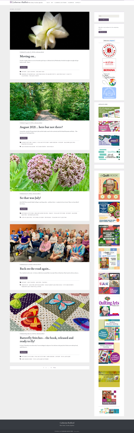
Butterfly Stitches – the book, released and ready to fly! (49, 312)
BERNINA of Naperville (28, 74)
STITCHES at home (38, 217)
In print (24, 71)
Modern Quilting (33, 215)
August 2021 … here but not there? (49, 101)
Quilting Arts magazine (36, 285)
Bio (52, 2)
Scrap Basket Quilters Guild (53, 285)
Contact (77, 2)
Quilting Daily (61, 74)
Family (34, 142)
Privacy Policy (76, 431)
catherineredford (40, 52)
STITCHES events (41, 146)
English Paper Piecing (41, 213)
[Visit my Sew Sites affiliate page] (109, 159)
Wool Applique (65, 356)
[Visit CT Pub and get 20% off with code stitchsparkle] (109, 117)
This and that (40, 71)
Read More (24, 68)
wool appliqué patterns (41, 359)
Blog (48, 2)
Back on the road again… (49, 243)
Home (12, 9)
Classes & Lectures (60, 2)
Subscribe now (103, 32)
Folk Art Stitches (43, 142)
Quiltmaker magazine (28, 146)
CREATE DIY (24, 285)
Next (54, 367)
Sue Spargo (50, 146)
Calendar (71, 2)
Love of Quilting (26, 217)
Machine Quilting (69, 142)
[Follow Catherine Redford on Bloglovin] (109, 41)
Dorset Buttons (27, 142)
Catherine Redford (67, 423)
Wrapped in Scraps (27, 144)
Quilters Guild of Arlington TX (46, 74)
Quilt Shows (31, 71)
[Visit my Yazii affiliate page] (109, 145)
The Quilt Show (34, 75)
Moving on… (49, 31)
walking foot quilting (59, 217)
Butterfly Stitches (28, 213)
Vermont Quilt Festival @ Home (31, 286)
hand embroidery (26, 359)
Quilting (38, 282)
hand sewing (54, 142)
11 (51, 367)
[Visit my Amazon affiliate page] (109, 131)
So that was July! (49, 172)
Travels (44, 282)
